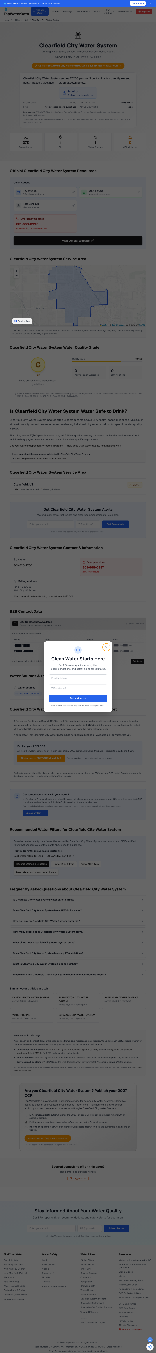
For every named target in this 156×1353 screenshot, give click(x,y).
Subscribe (76, 698)
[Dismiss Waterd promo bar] (150, 3)
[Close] (106, 647)
